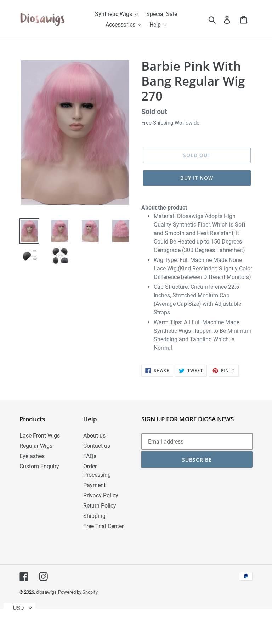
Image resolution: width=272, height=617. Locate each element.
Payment (94, 485)
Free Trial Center (103, 526)
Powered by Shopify (78, 592)
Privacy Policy (100, 495)
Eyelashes (32, 456)
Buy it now (196, 178)
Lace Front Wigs (39, 435)
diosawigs (46, 592)
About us (94, 435)
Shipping (94, 516)
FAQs (89, 456)
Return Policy (99, 505)
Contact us (96, 445)
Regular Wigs (35, 445)
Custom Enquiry (39, 466)
